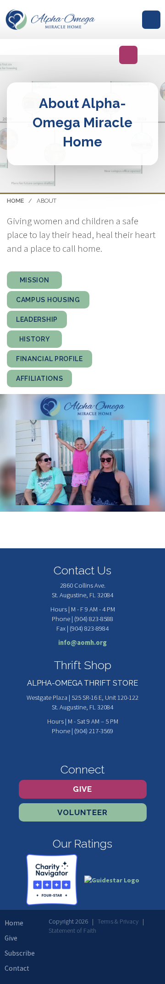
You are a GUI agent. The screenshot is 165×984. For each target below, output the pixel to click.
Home (15, 200)
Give (82, 789)
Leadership (37, 319)
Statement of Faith (72, 930)
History (34, 339)
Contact (17, 968)
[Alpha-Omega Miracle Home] (50, 19)
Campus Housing (48, 299)
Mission (35, 280)
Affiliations (39, 378)
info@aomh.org (82, 642)
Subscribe (20, 953)
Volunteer (82, 812)
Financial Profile (49, 358)
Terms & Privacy (118, 921)
